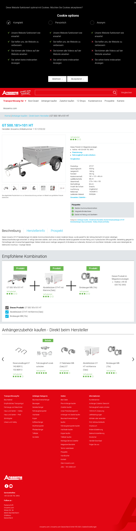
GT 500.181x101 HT (25, 308)
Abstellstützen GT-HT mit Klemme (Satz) (26, 312)
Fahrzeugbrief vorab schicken (99, 407)
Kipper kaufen (65, 433)
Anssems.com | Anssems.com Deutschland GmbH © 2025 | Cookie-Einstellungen (68, 527)
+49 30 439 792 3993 (12, 496)
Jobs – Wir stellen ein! (68, 467)
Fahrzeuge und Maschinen (13, 407)
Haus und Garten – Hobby (13, 411)
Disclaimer (92, 437)
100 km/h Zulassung (96, 411)
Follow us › (8, 500)
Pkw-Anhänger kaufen (68, 403)
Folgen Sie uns (94, 444)
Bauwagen (36, 403)
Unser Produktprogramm (69, 411)
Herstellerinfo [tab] (36, 231)
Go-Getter (35, 437)
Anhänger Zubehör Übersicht (99, 403)
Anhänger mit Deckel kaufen (70, 415)
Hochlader (35, 415)
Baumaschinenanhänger (40, 400)
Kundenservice (95, 101)
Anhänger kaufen (49, 101)
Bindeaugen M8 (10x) (19, 316)
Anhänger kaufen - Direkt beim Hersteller (30, 116)
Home (7, 116)
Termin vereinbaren (67, 448)
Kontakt (63, 459)
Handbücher (65, 456)
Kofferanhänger (37, 422)
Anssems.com (10, 108)
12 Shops (81, 101)
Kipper (34, 418)
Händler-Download (95, 441)
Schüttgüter (8, 418)
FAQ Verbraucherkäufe (97, 422)
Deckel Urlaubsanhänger (112, 220)
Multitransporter (38, 426)
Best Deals (64, 400)
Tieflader (35, 433)
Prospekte (109, 101)
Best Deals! (33, 101)
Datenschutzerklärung (96, 433)
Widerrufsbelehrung (96, 430)
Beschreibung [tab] (11, 231)
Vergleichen (126, 92)
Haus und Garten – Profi (12, 415)
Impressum (93, 426)
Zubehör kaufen (67, 101)
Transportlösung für (13, 101)
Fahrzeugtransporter (39, 411)
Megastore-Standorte (68, 444)
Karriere (120, 101)
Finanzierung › (77, 152)
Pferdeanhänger (37, 430)
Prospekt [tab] (57, 231)
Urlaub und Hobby (103, 222)
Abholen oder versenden (97, 418)
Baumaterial (8, 400)
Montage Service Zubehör (69, 441)
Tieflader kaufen (66, 437)
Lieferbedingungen (95, 415)
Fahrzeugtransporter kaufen (70, 426)
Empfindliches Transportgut (14, 403)
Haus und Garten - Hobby (89, 222)
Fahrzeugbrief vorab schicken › (84, 155)
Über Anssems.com (67, 463)
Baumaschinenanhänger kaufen (69, 420)
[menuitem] (14, 101)
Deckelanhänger (37, 407)
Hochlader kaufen (67, 430)
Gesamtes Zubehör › (78, 197)
